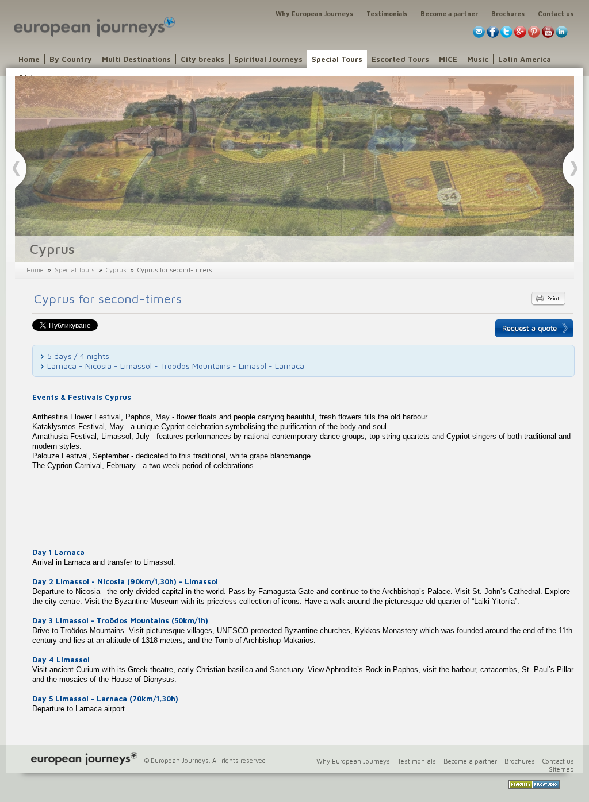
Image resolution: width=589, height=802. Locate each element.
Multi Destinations (136, 59)
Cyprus (116, 269)
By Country (70, 59)
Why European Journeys (314, 13)
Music (477, 59)
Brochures (508, 13)
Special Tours (337, 59)
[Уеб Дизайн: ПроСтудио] (534, 786)
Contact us (555, 13)
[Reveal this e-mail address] (479, 35)
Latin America (524, 59)
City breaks (202, 59)
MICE (448, 59)
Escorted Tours (400, 59)
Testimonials (386, 13)
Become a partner (449, 13)
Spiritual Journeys (268, 59)
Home (29, 59)
